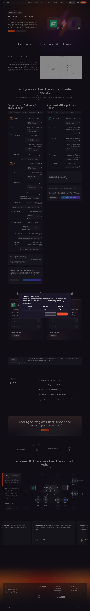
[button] (26, 314)
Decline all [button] (50, 314)
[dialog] (45, 305)
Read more (28, 303)
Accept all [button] (62, 314)
